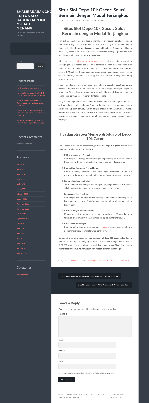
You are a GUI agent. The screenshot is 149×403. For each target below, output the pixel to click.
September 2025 (23, 219)
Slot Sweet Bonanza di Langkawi (29, 88)
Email (61, 351)
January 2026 (22, 199)
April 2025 (21, 243)
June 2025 (21, 233)
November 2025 (23, 209)
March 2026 (21, 189)
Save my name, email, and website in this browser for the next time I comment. (88, 373)
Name (61, 340)
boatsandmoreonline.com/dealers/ (90, 61)
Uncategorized (22, 275)
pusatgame (105, 227)
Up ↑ (121, 397)
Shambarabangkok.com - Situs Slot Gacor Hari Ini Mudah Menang (40, 20)
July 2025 (20, 228)
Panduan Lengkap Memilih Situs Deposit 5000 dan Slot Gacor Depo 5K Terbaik (30, 102)
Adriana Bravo (83, 21)
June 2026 (21, 174)
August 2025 (22, 224)
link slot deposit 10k (94, 260)
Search (20, 62)
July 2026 (20, 169)
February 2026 (22, 194)
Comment (63, 314)
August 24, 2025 (65, 21)
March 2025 (21, 248)
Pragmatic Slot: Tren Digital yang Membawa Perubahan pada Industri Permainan (30, 112)
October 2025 (22, 214)
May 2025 (21, 238)
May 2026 (21, 179)
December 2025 (23, 204)
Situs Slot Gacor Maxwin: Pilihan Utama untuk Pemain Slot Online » (103, 285)
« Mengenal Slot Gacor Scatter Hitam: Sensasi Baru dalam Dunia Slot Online (90, 276)
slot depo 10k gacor (123, 260)
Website (62, 362)
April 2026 (21, 184)
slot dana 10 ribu (108, 260)
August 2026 (22, 164)
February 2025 (22, 253)
